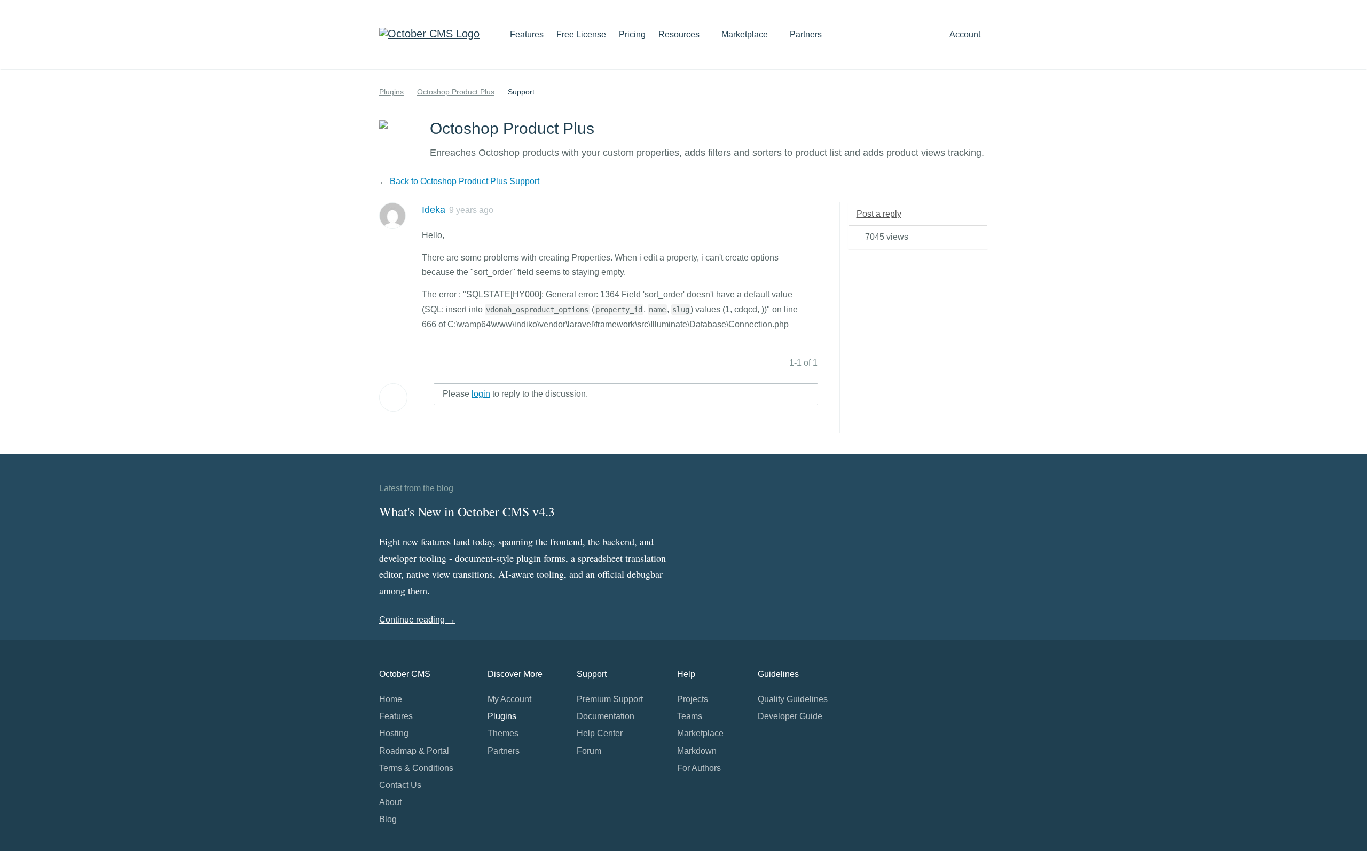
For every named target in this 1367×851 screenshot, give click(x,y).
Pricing (632, 34)
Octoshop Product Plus (455, 92)
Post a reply (879, 213)
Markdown (697, 750)
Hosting (393, 733)
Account (966, 34)
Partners (806, 34)
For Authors (699, 768)
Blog (388, 819)
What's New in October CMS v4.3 (467, 511)
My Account (509, 699)
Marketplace (745, 34)
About (390, 802)
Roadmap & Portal (414, 750)
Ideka (433, 209)
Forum (589, 750)
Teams (689, 716)
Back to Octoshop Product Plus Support (464, 181)
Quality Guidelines (793, 699)
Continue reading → (417, 619)
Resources (680, 34)
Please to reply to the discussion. (515, 393)
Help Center (600, 733)
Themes (503, 733)
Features (527, 34)
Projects (692, 699)
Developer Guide (790, 716)
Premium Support (610, 699)
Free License (581, 34)
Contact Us (400, 785)
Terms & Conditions (416, 768)
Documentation (605, 716)
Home (390, 699)
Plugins (391, 92)
